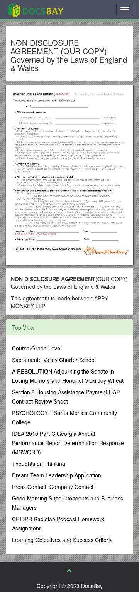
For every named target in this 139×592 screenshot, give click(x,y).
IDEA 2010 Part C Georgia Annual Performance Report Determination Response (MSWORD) (68, 443)
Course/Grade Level (36, 348)
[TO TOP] (69, 570)
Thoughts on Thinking (38, 463)
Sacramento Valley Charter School (54, 360)
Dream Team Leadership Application (56, 475)
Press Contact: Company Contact (52, 486)
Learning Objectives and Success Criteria (62, 540)
